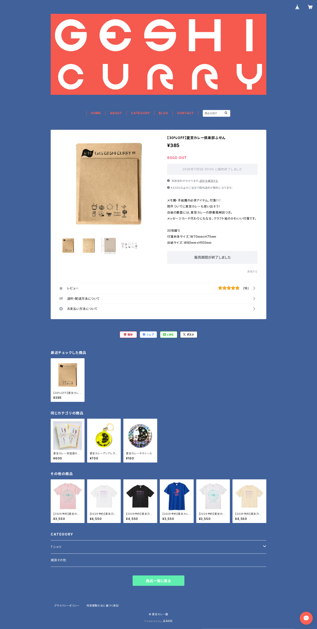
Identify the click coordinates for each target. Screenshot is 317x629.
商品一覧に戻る (158, 581)
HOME (96, 113)
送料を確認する (208, 180)
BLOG (163, 113)
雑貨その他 (58, 560)
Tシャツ (56, 547)
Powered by (154, 621)
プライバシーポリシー (67, 605)
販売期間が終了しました (212, 257)
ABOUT (116, 113)
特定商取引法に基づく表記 (102, 605)
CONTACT (185, 113)
